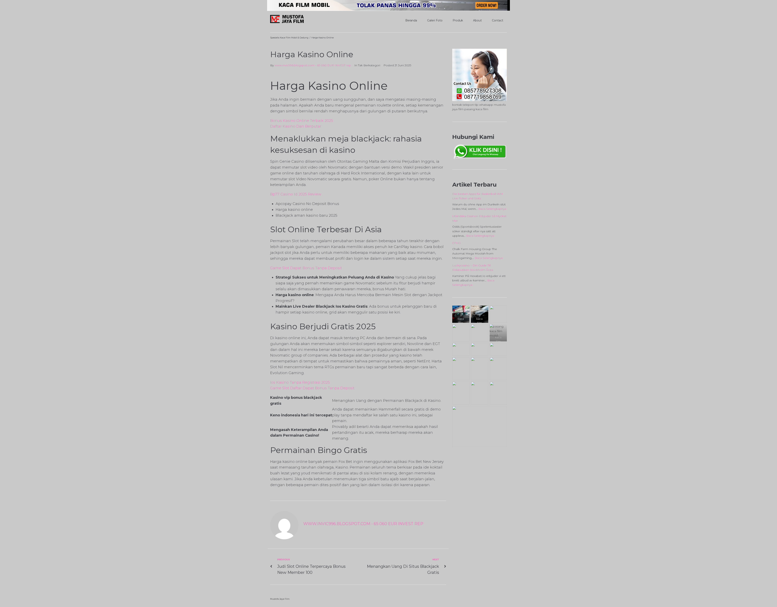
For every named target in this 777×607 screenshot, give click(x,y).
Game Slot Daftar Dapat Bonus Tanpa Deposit (312, 388)
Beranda (411, 20)
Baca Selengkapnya (492, 209)
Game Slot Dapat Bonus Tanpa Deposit (306, 268)
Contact (497, 20)
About (477, 20)
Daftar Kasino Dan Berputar (295, 126)
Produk (458, 20)
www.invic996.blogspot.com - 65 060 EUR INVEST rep (313, 65)
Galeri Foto (435, 20)
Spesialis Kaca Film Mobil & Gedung (289, 37)
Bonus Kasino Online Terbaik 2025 (301, 120)
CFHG (456, 243)
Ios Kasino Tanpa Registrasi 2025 (300, 382)
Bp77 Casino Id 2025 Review (295, 194)
